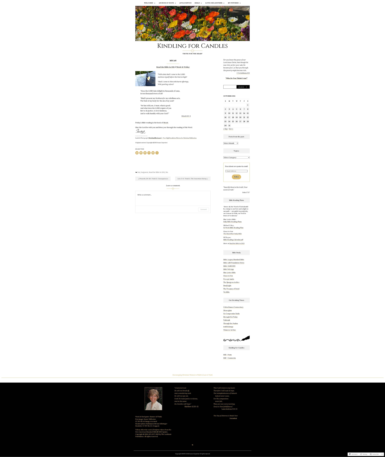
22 (248, 117)
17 (229, 117)
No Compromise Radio (231, 314)
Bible (197, 3)
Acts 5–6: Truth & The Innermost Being (192, 179)
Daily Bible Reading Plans (232, 222)
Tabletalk (226, 320)
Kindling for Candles (192, 46)
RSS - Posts (227, 355)
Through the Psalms (230, 323)
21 (244, 117)
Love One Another (213, 3)
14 (244, 113)
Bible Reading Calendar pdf (233, 240)
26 (237, 121)
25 (233, 121)
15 (248, 113)
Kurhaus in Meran (152, 424)
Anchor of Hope (166, 3)
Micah (165, 123)
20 (240, 117)
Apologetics (185, 3)
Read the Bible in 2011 (157, 172)
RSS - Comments (229, 358)
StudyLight (227, 286)
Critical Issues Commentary (233, 307)
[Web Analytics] (187, 422)
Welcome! (148, 3)
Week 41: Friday (183, 67)
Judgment (144, 172)
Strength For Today (230, 317)
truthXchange (228, 327)
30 (225, 125)
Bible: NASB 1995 (229, 266)
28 (244, 121)
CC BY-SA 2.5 (147, 426)
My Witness (233, 3)
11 (233, 113)
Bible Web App (228, 269)
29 (248, 121)
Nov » (231, 129)
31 (229, 125)
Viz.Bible (226, 292)
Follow (236, 177)
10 (229, 113)
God (138, 172)
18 (233, 117)
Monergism (227, 310)
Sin (167, 172)
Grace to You (228, 276)
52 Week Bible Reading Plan (233, 228)
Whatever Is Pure (229, 330)
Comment (203, 209)
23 (225, 121)
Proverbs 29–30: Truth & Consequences (153, 179)
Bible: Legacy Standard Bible (233, 259)
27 (240, 121)
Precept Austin (228, 279)
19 (237, 117)
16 (225, 117)
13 (240, 113)
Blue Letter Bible (229, 273)
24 (229, 121)
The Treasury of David (231, 289)
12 (236, 113)
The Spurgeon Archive (231, 282)
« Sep (225, 129)
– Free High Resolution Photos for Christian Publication (172, 138)
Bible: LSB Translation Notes (233, 263)
